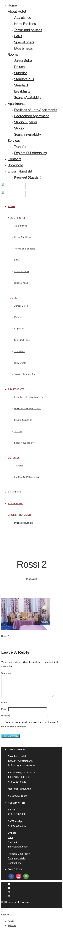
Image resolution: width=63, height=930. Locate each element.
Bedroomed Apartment (31, 116)
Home (12, 5)
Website (5, 715)
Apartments (17, 104)
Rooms (13, 54)
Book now (15, 165)
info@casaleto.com (18, 846)
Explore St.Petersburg (30, 153)
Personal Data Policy (19, 853)
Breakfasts (22, 91)
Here (10, 837)
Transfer (20, 147)
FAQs (18, 36)
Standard (21, 85)
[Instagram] (9, 892)
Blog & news (23, 48)
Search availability (27, 134)
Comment (6, 673)
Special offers (24, 42)
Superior (20, 73)
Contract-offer (15, 863)
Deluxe (19, 67)
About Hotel (17, 11)
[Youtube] (9, 888)
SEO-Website (23, 902)
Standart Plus (24, 79)
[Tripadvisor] (9, 896)
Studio (19, 128)
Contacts (14, 159)
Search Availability (27, 98)
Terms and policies (28, 30)
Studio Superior (25, 122)
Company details (17, 858)
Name (4, 702)
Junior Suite (23, 61)
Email (4, 709)
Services (14, 141)
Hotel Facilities (25, 24)
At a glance (22, 18)
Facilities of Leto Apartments (35, 110)
